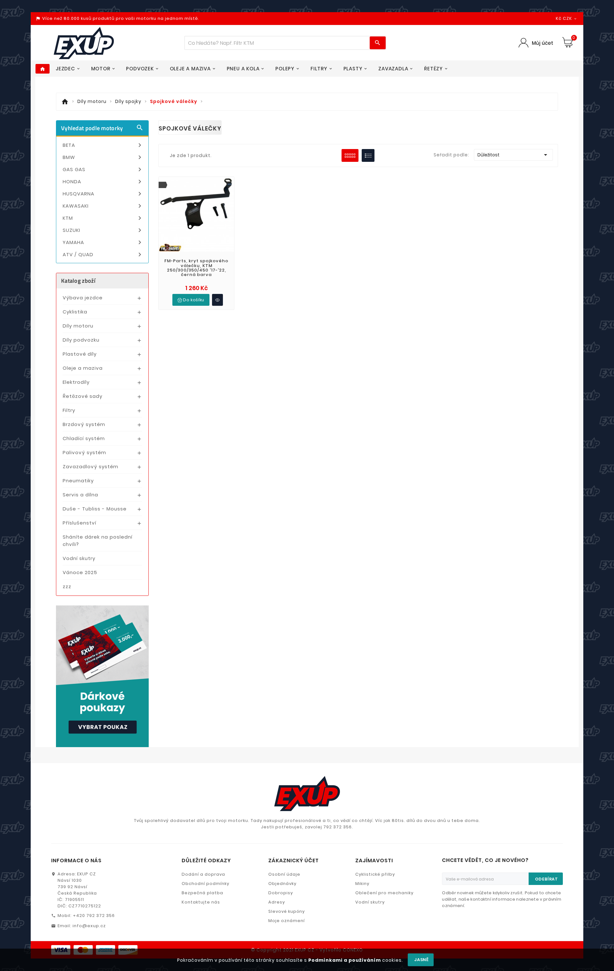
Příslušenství (79, 522)
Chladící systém (84, 438)
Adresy (276, 902)
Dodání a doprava (203, 874)
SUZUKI (103, 230)
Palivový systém (84, 452)
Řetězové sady (82, 396)
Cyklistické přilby (375, 874)
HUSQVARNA (103, 194)
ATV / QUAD (103, 254)
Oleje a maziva (83, 368)
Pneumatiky (78, 480)
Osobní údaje (284, 874)
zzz (67, 586)
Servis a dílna (80, 494)
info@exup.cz (89, 926)
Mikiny (362, 883)
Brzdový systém (84, 424)
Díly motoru (78, 325)
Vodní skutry (79, 558)
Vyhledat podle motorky (102, 128)
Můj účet (542, 43)
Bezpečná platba (202, 893)
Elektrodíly (76, 382)
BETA (103, 145)
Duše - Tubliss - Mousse (95, 508)
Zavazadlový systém (90, 466)
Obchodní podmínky (205, 883)
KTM (103, 218)
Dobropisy (280, 893)
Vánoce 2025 (80, 572)
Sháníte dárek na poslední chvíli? (97, 540)
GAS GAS (103, 169)
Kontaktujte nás (201, 902)
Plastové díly (80, 354)
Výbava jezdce (83, 297)
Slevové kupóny (286, 911)
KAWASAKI (103, 206)
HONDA (103, 182)
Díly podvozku (81, 339)
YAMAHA (103, 242)
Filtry (69, 410)
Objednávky (282, 883)
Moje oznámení (286, 921)
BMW (103, 157)
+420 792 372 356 (94, 915)
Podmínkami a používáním (344, 960)
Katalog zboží (78, 280)
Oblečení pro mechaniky (384, 893)
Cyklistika (75, 311)
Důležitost (513, 155)
